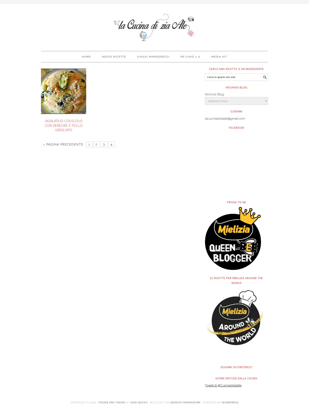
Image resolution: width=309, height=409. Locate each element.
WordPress (230, 402)
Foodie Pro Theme (112, 402)
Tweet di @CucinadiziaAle (223, 385)
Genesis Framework (185, 402)
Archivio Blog (214, 94)
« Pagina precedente (63, 144)
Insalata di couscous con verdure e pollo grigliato (64, 125)
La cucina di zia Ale (154, 25)
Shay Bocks (139, 402)
